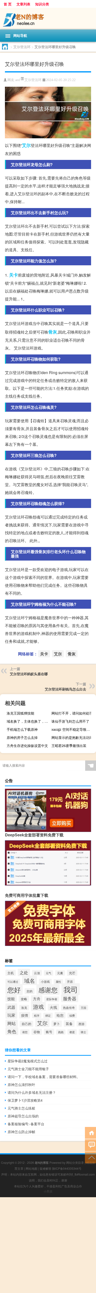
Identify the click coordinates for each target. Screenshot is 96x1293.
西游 (81, 1024)
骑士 (83, 1032)
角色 (11, 1031)
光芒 (72, 972)
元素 (60, 973)
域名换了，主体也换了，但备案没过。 (28, 721)
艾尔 (26, 145)
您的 (29, 991)
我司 (71, 989)
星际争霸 (51, 999)
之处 (24, 972)
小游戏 (45, 982)
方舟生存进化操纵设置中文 (27, 745)
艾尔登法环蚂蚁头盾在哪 (29, 673)
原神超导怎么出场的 (23, 1115)
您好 (14, 989)
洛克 (24, 1008)
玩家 (11, 1015)
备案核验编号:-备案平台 (26, 1123)
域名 (29, 980)
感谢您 (48, 989)
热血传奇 (69, 1007)
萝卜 (56, 1023)
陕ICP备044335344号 (66, 1168)
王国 (83, 1008)
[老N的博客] (48, 18)
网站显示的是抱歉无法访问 (72, 737)
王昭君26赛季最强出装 (68, 745)
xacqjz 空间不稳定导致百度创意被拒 (73, 729)
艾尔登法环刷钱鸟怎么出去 (65, 689)
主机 (10, 972)
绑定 (48, 1015)
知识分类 (42, 3)
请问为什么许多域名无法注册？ (32, 1092)
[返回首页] (90, 1132)
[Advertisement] (48, 1245)
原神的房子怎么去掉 (22, 737)
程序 (36, 1015)
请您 (25, 1032)
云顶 (37, 973)
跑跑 (61, 1032)
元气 (48, 973)
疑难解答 (45, 1168)
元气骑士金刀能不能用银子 (28, 1068)
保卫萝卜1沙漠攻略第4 (25, 1100)
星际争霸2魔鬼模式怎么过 (28, 1060)
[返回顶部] (90, 1157)
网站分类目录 (75, 1162)
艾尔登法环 (22, 46)
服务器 (69, 998)
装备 (69, 1023)
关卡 (13, 275)
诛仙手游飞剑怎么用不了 (70, 721)
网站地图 (31, 1168)
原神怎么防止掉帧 (21, 1131)
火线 (53, 1007)
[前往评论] (90, 1144)
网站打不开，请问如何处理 (72, 713)
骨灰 (52, 332)
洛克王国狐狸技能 (20, 713)
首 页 (8, 3)
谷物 (36, 1031)
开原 (70, 981)
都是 (72, 1032)
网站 (11, 1023)
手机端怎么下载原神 (22, 729)
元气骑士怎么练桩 (21, 1108)
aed (17, 80)
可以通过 (12, 982)
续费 (72, 1015)
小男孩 (48, 1191)
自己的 (26, 1024)
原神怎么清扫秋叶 (21, 1084)
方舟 (36, 998)
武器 (11, 1007)
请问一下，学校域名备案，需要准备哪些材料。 (44, 1076)
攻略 (24, 999)
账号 (49, 1031)
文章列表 (23, 3)
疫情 (24, 1015)
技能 (11, 998)
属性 (58, 982)
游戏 (38, 1006)
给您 (60, 1015)
